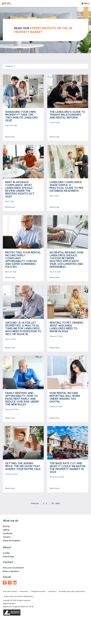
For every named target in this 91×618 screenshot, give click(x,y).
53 (52, 503)
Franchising (8, 556)
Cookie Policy (52, 591)
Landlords (7, 533)
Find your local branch (13, 567)
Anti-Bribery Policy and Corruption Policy (72, 591)
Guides (6, 553)
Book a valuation (11, 571)
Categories (9, 66)
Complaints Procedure (38, 591)
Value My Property (11, 540)
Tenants (7, 537)
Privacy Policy (24, 591)
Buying (6, 526)
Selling (6, 529)
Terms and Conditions (10, 591)
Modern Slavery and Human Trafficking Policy (18, 596)
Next (58, 503)
